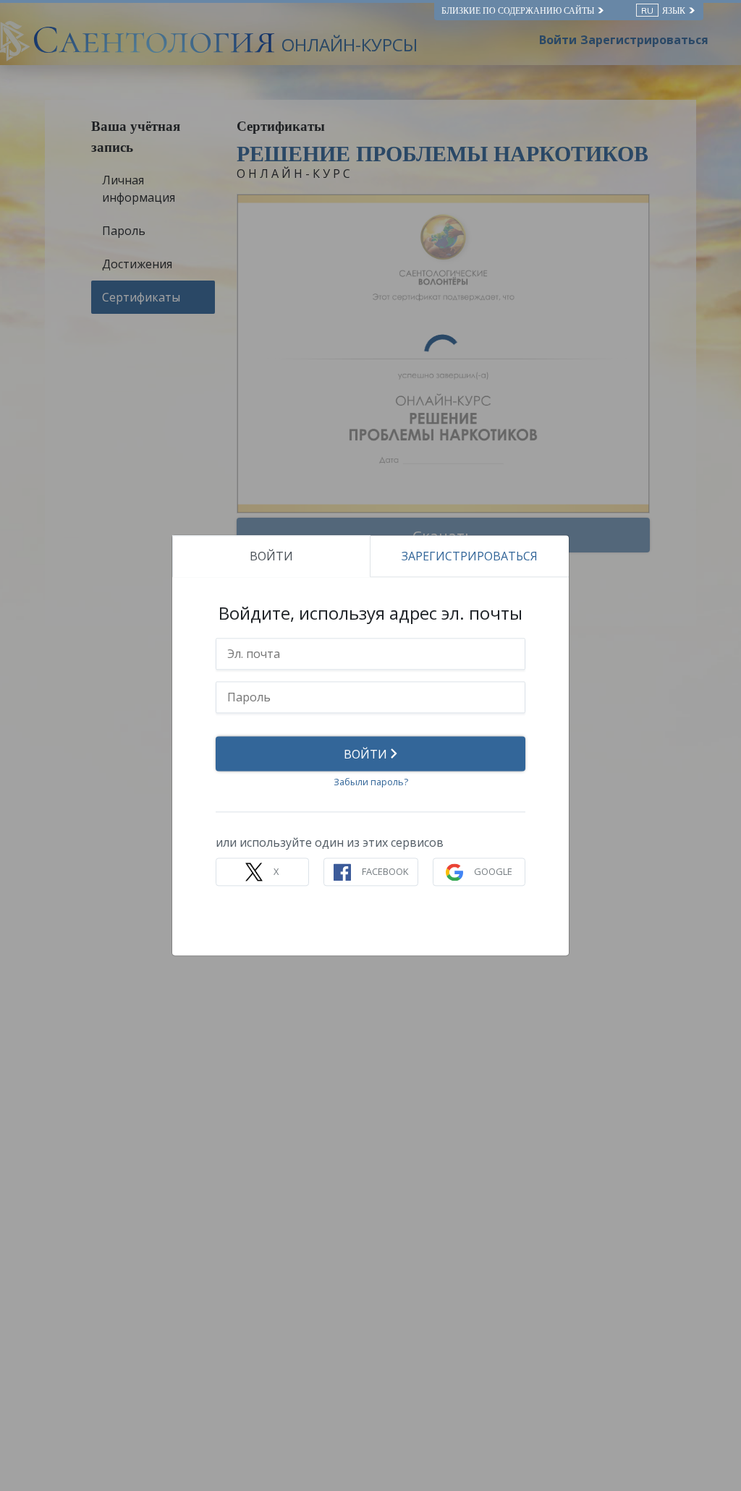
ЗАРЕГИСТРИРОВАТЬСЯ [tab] (470, 556)
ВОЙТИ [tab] (271, 556)
